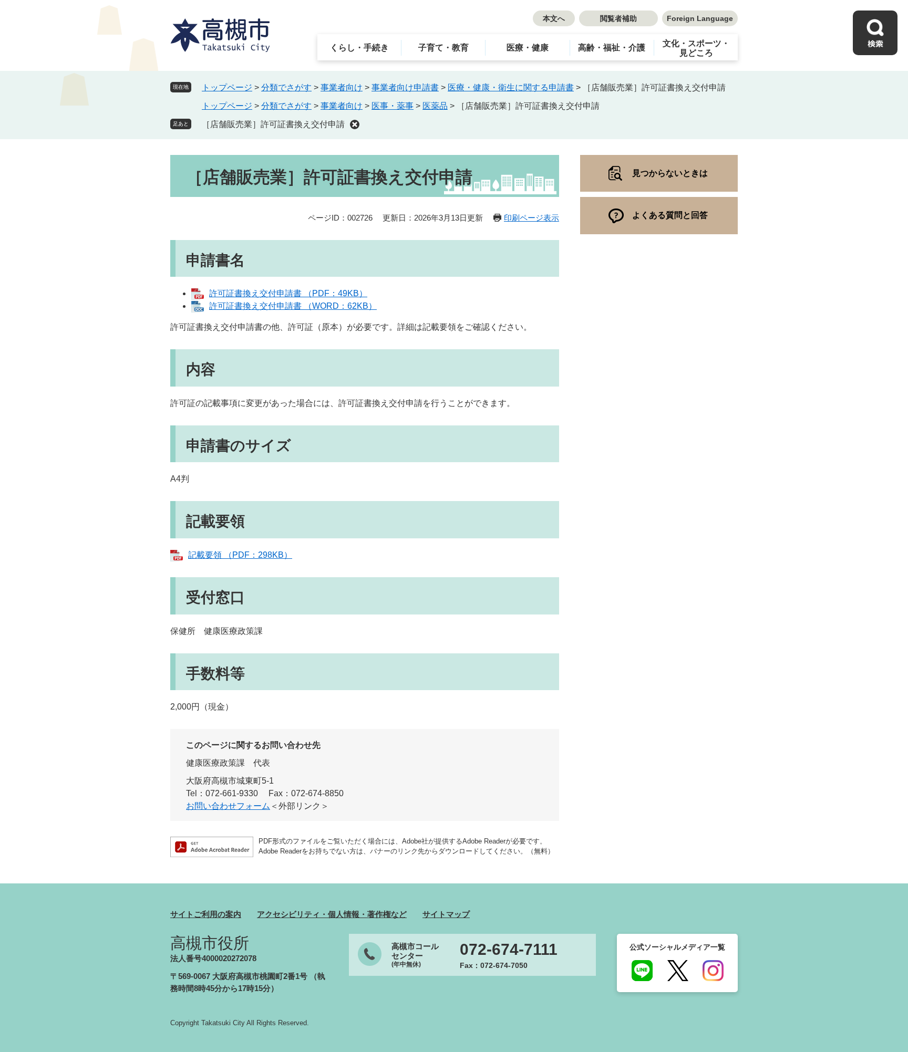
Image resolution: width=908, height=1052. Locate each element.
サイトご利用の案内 (205, 914)
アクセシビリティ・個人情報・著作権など (332, 914)
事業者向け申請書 (405, 87)
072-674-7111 (509, 949)
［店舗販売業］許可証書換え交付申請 (273, 124)
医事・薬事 (393, 105)
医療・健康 (528, 47)
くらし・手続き (359, 47)
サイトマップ (446, 914)
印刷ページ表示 (531, 217)
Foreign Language (700, 18)
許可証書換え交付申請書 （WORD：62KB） (293, 305)
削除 (354, 124)
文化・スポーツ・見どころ (696, 48)
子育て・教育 (443, 47)
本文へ (554, 18)
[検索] (875, 33)
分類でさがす (286, 87)
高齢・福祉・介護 (611, 47)
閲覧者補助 (618, 18)
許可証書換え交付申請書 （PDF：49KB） (288, 293)
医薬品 (435, 105)
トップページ (227, 87)
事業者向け (342, 87)
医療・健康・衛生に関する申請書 (511, 87)
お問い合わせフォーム (228, 805)
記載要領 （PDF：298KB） (240, 554)
